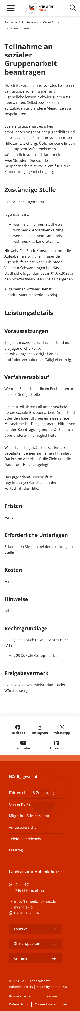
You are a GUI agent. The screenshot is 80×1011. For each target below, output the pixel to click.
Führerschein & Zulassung (31, 792)
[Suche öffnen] (73, 8)
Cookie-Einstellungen (51, 1004)
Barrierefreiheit (21, 996)
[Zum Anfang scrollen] (69, 999)
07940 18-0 (23, 907)
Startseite (10, 22)
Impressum (48, 996)
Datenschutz (18, 1004)
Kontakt (20, 929)
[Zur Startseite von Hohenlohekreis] (40, 8)
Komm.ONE (59, 987)
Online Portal (51, 22)
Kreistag (16, 850)
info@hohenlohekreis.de (35, 901)
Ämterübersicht (22, 827)
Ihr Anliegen (30, 22)
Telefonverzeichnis (25, 838)
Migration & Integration (29, 815)
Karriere (20, 958)
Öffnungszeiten (26, 943)
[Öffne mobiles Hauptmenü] (10, 8)
